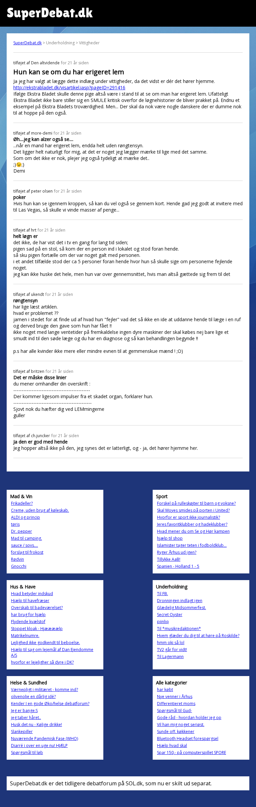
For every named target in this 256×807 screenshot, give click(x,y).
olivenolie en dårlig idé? (33, 696)
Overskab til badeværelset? (37, 607)
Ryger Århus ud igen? (176, 552)
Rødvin (17, 559)
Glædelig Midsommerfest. (181, 607)
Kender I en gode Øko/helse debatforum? (50, 703)
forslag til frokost (27, 552)
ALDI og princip (25, 517)
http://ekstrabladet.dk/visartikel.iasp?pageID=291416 (69, 87)
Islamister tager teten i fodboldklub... (192, 545)
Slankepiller (22, 731)
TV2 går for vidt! (172, 649)
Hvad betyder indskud (32, 593)
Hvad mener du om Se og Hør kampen (193, 531)
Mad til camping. (26, 538)
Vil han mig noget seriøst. (180, 724)
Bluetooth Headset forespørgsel (187, 738)
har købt (165, 689)
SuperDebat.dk (27, 43)
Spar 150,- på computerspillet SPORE (191, 752)
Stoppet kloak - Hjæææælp (37, 628)
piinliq (163, 621)
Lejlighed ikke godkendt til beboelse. (45, 642)
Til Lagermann (170, 656)
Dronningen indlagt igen (179, 600)
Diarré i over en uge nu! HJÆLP (39, 745)
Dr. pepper (21, 531)
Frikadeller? (22, 503)
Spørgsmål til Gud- (174, 710)
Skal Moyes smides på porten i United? (193, 510)
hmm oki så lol (170, 642)
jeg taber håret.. (26, 717)
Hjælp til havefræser (30, 600)
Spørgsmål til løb (27, 752)
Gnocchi (18, 566)
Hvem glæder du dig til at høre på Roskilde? (198, 635)
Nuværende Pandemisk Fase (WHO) (44, 738)
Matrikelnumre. (25, 635)
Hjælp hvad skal (172, 745)
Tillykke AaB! (168, 559)
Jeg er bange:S (24, 710)
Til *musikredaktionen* (179, 628)
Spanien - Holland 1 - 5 (178, 566)
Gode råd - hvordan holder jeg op (189, 717)
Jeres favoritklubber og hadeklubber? (192, 524)
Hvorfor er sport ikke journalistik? (188, 517)
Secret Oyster (169, 614)
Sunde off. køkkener (175, 731)
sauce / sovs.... (24, 545)
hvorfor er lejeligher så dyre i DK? (42, 662)
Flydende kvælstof (28, 621)
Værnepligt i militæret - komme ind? (44, 689)
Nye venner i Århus (174, 696)
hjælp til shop (170, 538)
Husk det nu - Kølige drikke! (36, 724)
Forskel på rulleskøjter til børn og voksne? (196, 503)
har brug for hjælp (28, 614)
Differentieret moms (176, 703)
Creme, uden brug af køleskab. (40, 510)
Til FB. (162, 593)
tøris (15, 524)
